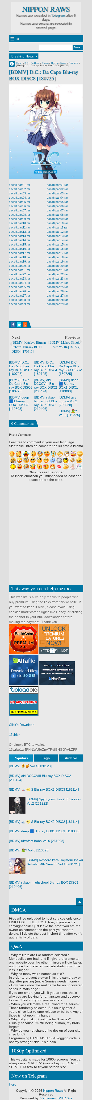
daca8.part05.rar (19, 202)
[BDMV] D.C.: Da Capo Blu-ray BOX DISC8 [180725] (43, 75)
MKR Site (65, 1098)
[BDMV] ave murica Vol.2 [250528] (68, 401)
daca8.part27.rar (19, 295)
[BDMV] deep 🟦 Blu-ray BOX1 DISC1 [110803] (69, 385)
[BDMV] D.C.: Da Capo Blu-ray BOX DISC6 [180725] (20, 385)
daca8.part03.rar (19, 193)
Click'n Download (21, 725)
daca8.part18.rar (19, 257)
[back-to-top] (79, 902)
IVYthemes (47, 1098)
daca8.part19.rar (19, 261)
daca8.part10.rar (19, 223)
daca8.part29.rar (19, 304)
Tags (46, 758)
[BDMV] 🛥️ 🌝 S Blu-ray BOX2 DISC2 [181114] (44, 822)
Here (12, 1084)
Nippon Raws (46, 9)
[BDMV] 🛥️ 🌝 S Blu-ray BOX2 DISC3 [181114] (44, 789)
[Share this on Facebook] (13, 324)
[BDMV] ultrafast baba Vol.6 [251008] (36, 841)
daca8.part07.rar (19, 210)
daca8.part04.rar (19, 197)
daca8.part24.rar (19, 283)
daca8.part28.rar (19, 300)
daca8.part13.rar (19, 236)
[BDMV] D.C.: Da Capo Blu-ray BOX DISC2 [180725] (70, 368)
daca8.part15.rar (19, 244)
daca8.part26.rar (19, 291)
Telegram (58, 15)
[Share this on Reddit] (25, 324)
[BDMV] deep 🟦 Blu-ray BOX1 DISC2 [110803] (19, 403)
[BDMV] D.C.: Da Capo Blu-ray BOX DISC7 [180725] (20, 368)
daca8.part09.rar (19, 219)
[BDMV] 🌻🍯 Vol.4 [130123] (30, 766)
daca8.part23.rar (19, 278)
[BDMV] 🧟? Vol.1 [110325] (69, 413)
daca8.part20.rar (19, 265)
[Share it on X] (19, 324)
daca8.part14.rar (19, 240)
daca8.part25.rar (19, 287)
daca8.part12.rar (19, 231)
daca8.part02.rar (19, 189)
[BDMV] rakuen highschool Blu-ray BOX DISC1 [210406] (45, 403)
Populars (21, 758)
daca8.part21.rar (19, 270)
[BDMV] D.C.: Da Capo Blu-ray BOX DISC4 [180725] (45, 368)
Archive (71, 758)
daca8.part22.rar (19, 274)
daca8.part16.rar (19, 248)
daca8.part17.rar (19, 253)
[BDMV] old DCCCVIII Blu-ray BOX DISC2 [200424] (45, 385)
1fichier (14, 734)
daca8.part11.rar (19, 227)
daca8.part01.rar (19, 185)
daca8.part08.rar (19, 214)
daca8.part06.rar (19, 206)
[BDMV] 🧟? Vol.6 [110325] (29, 850)
